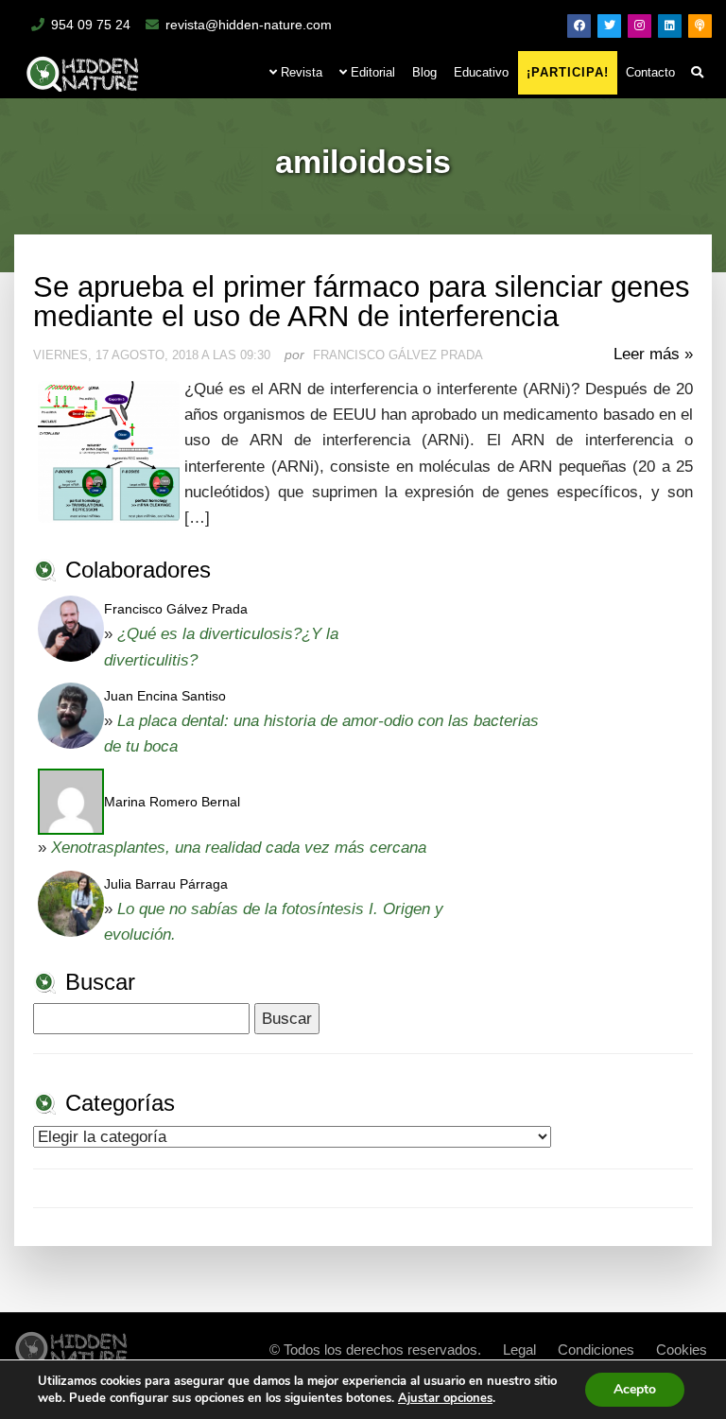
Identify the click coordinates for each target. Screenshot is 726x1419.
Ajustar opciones (445, 1398)
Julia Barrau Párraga (166, 883)
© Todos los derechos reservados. (375, 1349)
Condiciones (596, 1349)
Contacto (650, 72)
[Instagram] (639, 26)
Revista (299, 72)
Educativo (481, 72)
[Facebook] (579, 26)
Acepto (635, 1389)
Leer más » (653, 354)
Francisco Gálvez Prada (176, 608)
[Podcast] (700, 26)
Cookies (681, 1349)
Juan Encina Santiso (165, 695)
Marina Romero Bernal (172, 801)
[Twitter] (609, 26)
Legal (519, 1349)
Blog (424, 72)
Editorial (371, 72)
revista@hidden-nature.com (248, 24)
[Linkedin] (670, 26)
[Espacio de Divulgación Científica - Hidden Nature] (71, 1345)
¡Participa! (568, 72)
